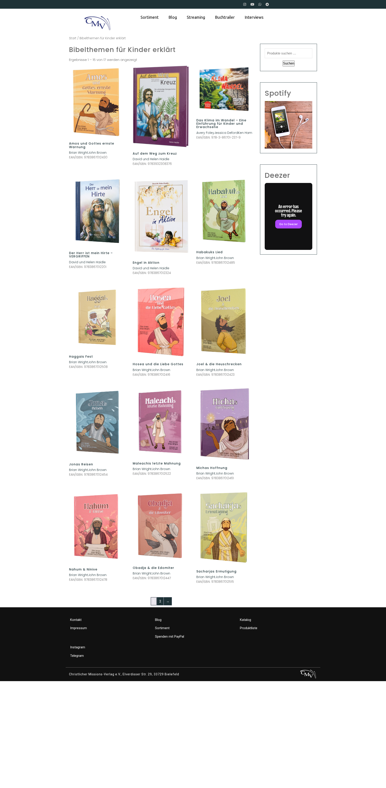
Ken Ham (245, 133)
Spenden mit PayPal (169, 637)
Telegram (77, 656)
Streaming (196, 17)
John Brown (97, 152)
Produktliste (248, 628)
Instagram (77, 647)
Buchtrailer (225, 17)
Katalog (245, 620)
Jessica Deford (226, 133)
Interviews (254, 17)
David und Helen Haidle (151, 159)
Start (72, 38)
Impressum (78, 628)
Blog (172, 17)
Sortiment (150, 17)
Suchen (288, 63)
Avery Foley (205, 133)
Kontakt (76, 620)
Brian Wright (78, 152)
